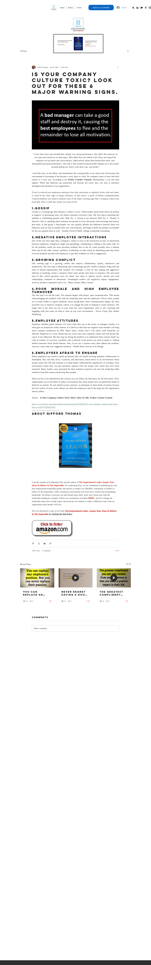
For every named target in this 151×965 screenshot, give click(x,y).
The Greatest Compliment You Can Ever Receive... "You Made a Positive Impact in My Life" (114, 593)
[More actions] (117, 67)
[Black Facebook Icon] (145, 7)
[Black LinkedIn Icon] (137, 7)
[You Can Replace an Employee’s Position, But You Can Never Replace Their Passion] (37, 577)
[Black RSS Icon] (133, 7)
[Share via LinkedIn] (44, 543)
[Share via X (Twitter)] (39, 543)
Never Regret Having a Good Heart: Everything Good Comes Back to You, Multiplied (74, 593)
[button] (128, 51)
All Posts (23, 51)
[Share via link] (50, 543)
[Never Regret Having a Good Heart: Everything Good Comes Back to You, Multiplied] (76, 577)
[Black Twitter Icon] (141, 7)
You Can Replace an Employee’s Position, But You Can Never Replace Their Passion (36, 593)
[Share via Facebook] (33, 543)
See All (128, 564)
